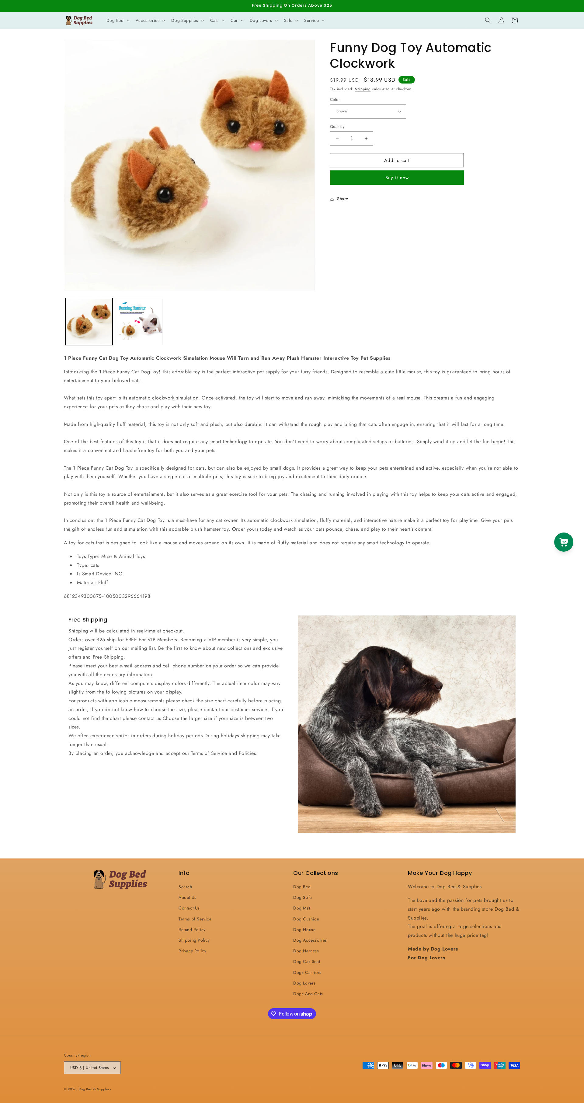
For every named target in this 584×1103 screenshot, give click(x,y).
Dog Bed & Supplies (95, 1089)
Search (185, 887)
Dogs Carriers (307, 972)
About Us (187, 897)
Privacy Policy (192, 951)
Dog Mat (301, 908)
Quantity (337, 126)
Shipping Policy (194, 940)
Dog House (304, 930)
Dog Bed (302, 887)
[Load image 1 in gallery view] (89, 321)
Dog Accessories (310, 940)
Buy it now (397, 177)
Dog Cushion (306, 919)
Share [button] (342, 199)
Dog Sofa (302, 897)
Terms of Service (195, 919)
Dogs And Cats (308, 994)
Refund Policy (192, 930)
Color (335, 99)
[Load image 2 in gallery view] (139, 321)
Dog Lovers (304, 983)
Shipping (363, 89)
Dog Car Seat (306, 961)
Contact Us (189, 908)
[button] (117, 20)
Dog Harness (306, 951)
